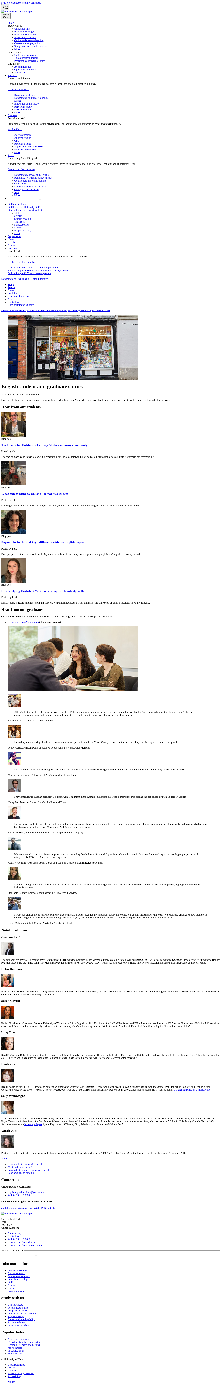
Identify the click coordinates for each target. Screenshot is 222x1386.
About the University (18, 1339)
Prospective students (18, 1270)
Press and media (16, 1291)
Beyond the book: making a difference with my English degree (42, 542)
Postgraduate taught (18, 1307)
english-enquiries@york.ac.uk (17, 1208)
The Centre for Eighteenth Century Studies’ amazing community (44, 445)
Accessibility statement (29, 2)
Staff (10, 1282)
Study (11, 22)
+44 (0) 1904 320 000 (19, 1239)
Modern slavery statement (21, 1373)
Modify (11, 1381)
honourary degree (33, 1124)
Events (11, 242)
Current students (16, 1273)
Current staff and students (21, 305)
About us (12, 299)
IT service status (16, 1350)
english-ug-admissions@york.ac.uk (26, 1192)
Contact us (13, 302)
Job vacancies (15, 1347)
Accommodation (16, 1322)
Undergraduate (15, 1304)
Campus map (14, 1233)
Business (12, 115)
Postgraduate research (19, 1310)
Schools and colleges (18, 1279)
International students (19, 1276)
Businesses (13, 1288)
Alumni (12, 245)
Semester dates (15, 1353)
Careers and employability (21, 1319)
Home (4, 310)
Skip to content (9, 2)
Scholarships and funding (21, 1172)
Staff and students (17, 204)
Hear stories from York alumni (23, 622)
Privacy (12, 1367)
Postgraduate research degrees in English (29, 1170)
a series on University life (192, 1089)
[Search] (40, 199)
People (11, 287)
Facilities (12, 293)
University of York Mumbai (22, 1242)
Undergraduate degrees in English (77, 310)
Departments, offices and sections (25, 1342)
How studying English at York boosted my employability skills (42, 591)
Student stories (102, 310)
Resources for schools (19, 296)
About (11, 155)
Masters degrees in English (21, 1167)
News (11, 239)
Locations (13, 248)
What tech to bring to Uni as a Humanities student (34, 493)
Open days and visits (18, 1325)
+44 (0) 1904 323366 (19, 1195)
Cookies (12, 1370)
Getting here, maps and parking (24, 1344)
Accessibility (14, 1376)
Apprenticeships (16, 1316)
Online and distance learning (22, 1313)
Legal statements (16, 1364)
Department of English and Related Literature (24, 279)
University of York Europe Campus (26, 1245)
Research (12, 75)
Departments (14, 236)
